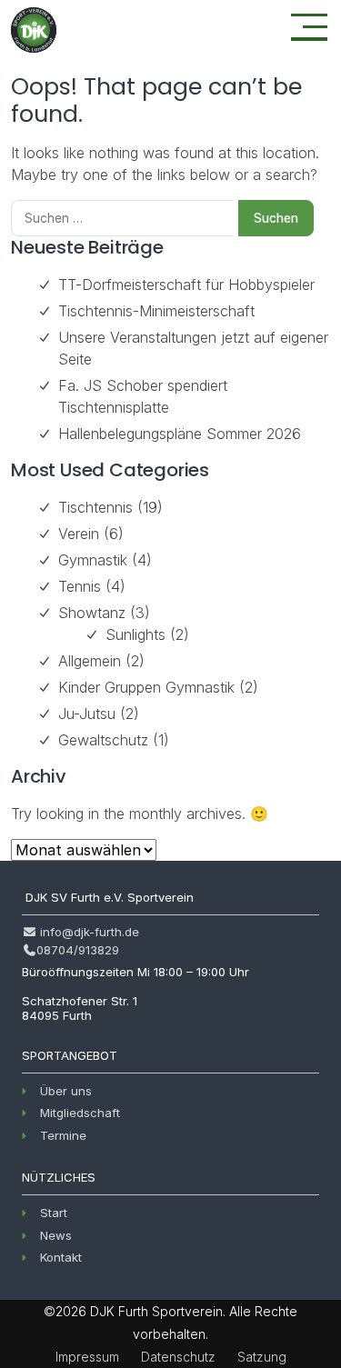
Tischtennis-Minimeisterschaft (156, 311)
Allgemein (89, 661)
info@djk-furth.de (87, 931)
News (56, 1235)
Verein (78, 533)
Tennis (79, 586)
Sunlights (135, 634)
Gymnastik (92, 560)
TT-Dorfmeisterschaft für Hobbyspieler (186, 284)
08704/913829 (77, 950)
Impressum (87, 1356)
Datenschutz (178, 1356)
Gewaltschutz (103, 740)
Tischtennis (95, 507)
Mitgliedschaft (80, 1112)
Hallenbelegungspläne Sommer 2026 (179, 433)
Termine (63, 1135)
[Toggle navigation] (309, 27)
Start (53, 1212)
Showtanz (91, 613)
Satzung (261, 1356)
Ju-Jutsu (86, 713)
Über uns (66, 1090)
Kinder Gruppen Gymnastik (146, 687)
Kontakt (61, 1257)
